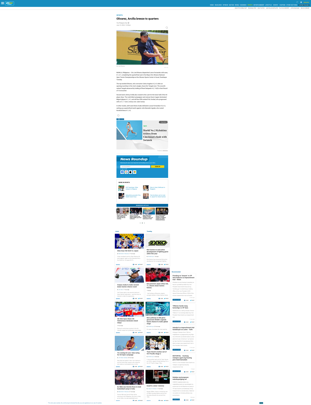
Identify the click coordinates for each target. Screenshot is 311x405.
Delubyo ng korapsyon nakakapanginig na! (181, 378)
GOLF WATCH (261, 8)
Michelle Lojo (151, 256)
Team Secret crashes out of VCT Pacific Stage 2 (157, 353)
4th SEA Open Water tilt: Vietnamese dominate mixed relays (127, 321)
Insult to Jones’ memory (155, 386)
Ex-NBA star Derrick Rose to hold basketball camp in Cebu (129, 388)
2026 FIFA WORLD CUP (241, 8)
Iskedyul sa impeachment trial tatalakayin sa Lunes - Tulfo (183, 328)
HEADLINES (218, 5)
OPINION (225, 5)
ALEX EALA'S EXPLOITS (272, 8)
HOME (212, 5)
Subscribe (306, 2)
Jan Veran (120, 289)
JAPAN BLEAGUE (294, 8)
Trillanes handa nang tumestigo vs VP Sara (180, 307)
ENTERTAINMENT (258, 5)
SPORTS (250, 5)
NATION (231, 5)
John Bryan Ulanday (122, 357)
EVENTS (275, 5)
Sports (119, 15)
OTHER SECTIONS (291, 5)
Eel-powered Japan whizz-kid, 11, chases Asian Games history (157, 286)
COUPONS (282, 5)
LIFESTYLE (268, 5)
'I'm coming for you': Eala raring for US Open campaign (128, 354)
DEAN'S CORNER (305, 8)
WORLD (237, 5)
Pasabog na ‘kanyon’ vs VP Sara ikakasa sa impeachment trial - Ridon (183, 278)
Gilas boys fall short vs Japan (127, 251)
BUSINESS (243, 5)
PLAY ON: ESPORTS (284, 8)
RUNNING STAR (252, 8)
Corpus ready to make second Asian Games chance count (128, 286)
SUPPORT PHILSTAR (304, 5)
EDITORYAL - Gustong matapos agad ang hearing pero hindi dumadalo (182, 358)
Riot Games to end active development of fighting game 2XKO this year (157, 252)
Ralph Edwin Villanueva (123, 253)
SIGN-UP (157, 166)
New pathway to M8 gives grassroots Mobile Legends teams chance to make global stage (157, 321)
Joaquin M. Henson (152, 388)
